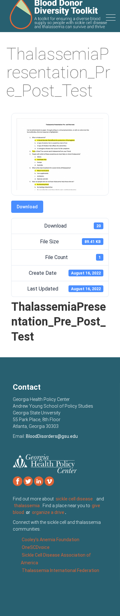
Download (27, 206)
